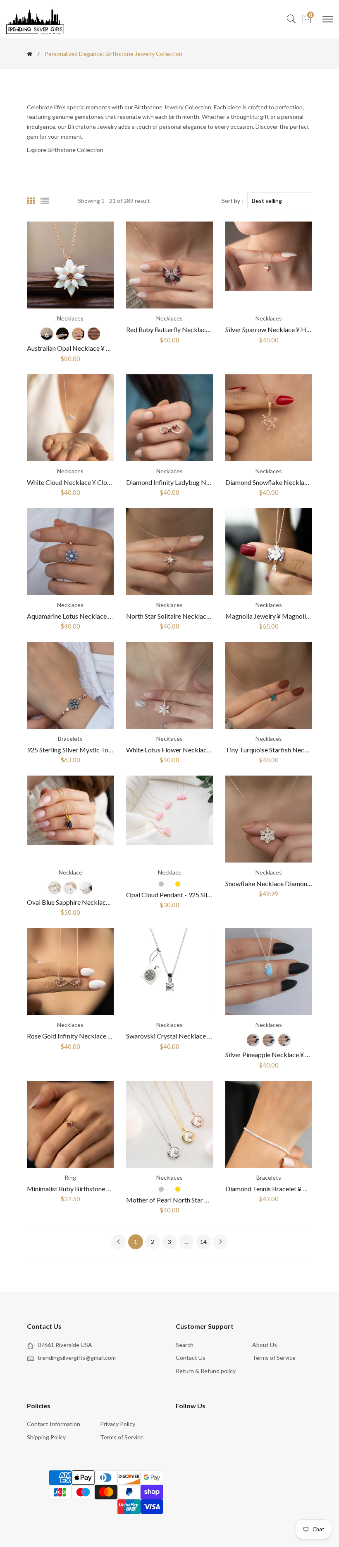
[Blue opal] (62, 334)
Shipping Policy (46, 1437)
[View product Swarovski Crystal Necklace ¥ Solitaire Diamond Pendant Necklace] (169, 971)
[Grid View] (31, 201)
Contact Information (53, 1423)
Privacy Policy (117, 1423)
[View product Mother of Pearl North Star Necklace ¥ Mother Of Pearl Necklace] (169, 1124)
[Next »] (220, 1241)
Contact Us (190, 1357)
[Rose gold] (70, 888)
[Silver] (54, 888)
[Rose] (169, 884)
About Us (264, 1344)
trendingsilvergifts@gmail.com (77, 1357)
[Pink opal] (78, 334)
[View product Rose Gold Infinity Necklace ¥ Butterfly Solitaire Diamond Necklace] (70, 971)
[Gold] (86, 888)
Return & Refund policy (206, 1370)
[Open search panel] (291, 19)
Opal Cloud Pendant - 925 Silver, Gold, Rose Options (199, 895)
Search (184, 1344)
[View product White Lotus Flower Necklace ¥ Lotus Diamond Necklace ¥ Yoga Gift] (169, 685)
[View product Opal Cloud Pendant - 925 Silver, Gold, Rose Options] (169, 819)
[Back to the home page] (29, 54)
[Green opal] (94, 334)
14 (203, 1241)
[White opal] (47, 334)
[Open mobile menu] (327, 19)
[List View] (45, 201)
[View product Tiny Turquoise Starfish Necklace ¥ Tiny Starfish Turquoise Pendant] (268, 685)
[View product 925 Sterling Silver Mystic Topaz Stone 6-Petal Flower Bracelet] (70, 685)
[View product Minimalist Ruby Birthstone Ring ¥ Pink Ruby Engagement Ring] (70, 1124)
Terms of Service (274, 1357)
